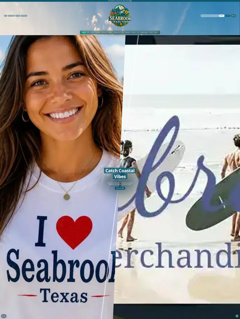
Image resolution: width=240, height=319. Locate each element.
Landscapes (104, 32)
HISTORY (17, 15)
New (83, 32)
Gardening (128, 32)
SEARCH (221, 15)
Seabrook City (117, 32)
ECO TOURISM (11, 15)
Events (151, 32)
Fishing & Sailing (144, 32)
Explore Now (119, 188)
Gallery (156, 32)
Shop (88, 32)
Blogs (92, 32)
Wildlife (133, 32)
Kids (122, 32)
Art (138, 32)
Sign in (227, 15)
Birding (110, 32)
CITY (5, 15)
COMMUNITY (23, 15)
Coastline (98, 32)
